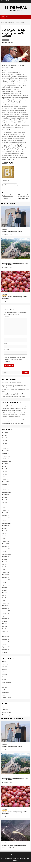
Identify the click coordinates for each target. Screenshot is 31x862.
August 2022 (5, 556)
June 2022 (4, 562)
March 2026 (5, 445)
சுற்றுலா (4, 679)
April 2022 (4, 567)
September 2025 (6, 461)
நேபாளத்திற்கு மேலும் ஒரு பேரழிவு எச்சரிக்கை (13, 394)
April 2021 (4, 598)
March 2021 (5, 600)
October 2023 (5, 520)
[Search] (29, 16)
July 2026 (4, 435)
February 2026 (5, 448)
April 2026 (4, 443)
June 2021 (4, 592)
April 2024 (4, 505)
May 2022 (4, 564)
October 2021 (5, 582)
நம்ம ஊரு (4, 687)
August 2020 (5, 618)
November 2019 (6, 642)
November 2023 (6, 518)
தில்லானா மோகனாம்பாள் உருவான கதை (16, 406)
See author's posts (10, 185)
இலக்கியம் (4, 669)
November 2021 (6, 580)
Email (6, 343)
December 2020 (6, 608)
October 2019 (5, 644)
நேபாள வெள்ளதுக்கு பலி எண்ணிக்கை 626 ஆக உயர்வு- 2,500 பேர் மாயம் (15, 264)
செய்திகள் (4, 27)
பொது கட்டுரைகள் (6, 697)
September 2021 (6, 585)
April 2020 (4, 629)
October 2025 (5, 458)
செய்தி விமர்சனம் (6, 682)
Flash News (5, 664)
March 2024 (5, 507)
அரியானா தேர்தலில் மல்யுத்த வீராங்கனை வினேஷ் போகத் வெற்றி (23, 195)
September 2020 (6, 616)
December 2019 (6, 639)
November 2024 (6, 487)
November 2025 (6, 456)
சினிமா (4, 677)
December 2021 (6, 577)
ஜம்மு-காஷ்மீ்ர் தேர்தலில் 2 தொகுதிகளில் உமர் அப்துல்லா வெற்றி (8, 195)
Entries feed (5, 709)
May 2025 (4, 471)
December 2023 (6, 515)
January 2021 (5, 605)
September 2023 (6, 523)
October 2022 (5, 551)
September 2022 (6, 554)
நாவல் (3, 690)
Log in (3, 707)
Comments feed (6, 712)
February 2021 (5, 603)
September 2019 (6, 647)
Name (6, 337)
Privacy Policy (19, 855)
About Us (11, 855)
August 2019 (5, 649)
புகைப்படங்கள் (5, 692)
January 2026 (5, 451)
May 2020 (4, 626)
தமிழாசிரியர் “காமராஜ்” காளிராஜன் (14, 423)
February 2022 (5, 572)
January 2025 (5, 482)
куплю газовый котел (8, 419)
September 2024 (6, 492)
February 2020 (5, 634)
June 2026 (4, 438)
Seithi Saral (15, 7)
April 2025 (4, 474)
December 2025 (6, 453)
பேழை (3, 695)
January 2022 (5, 574)
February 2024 (5, 510)
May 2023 (4, 533)
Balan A (12, 42)
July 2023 (4, 528)
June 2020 (4, 623)
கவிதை (4, 672)
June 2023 (4, 531)
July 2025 (4, 466)
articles (4, 661)
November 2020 (6, 611)
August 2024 (5, 494)
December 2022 (6, 546)
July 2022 (4, 559)
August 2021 (5, 587)
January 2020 (5, 636)
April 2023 (4, 536)
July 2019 (4, 652)
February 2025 (5, 479)
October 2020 (5, 613)
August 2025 (5, 463)
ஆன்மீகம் (4, 666)
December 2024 (6, 484)
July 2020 (4, 621)
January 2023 (5, 544)
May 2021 (4, 595)
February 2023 (5, 541)
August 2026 (5, 433)
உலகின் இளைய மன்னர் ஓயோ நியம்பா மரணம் (13, 396)
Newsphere (23, 858)
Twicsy (4, 408)
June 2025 (4, 469)
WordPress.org (6, 715)
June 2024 (4, 500)
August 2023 (5, 525)
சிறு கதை (4, 674)
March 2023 (5, 538)
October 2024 (5, 489)
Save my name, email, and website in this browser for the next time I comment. (15, 359)
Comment (7, 316)
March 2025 (5, 476)
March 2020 (5, 631)
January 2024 (5, 513)
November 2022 (6, 549)
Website (6, 349)
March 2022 (5, 569)
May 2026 (4, 440)
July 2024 (4, 497)
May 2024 (4, 502)
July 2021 (4, 590)
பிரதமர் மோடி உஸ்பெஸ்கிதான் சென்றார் (12, 231)
